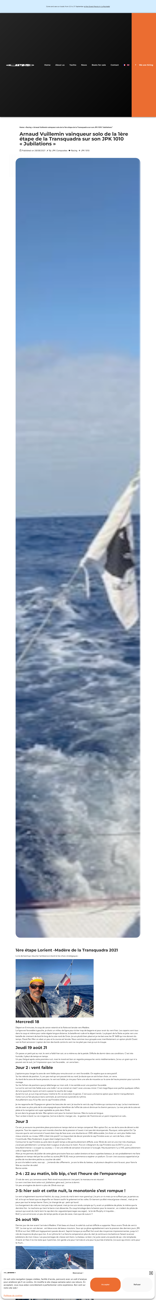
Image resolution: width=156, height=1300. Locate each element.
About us (60, 65)
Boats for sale (99, 65)
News (84, 65)
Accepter (105, 1284)
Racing (29, 127)
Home (47, 65)
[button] (151, 1273)
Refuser (137, 1284)
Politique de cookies (13, 1295)
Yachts (72, 65)
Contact (115, 65)
